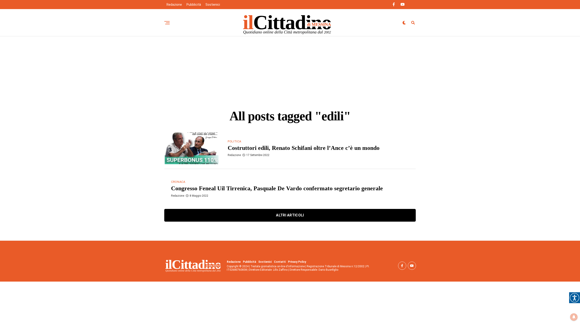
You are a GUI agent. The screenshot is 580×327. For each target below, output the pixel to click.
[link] (574, 297)
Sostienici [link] (212, 4)
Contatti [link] (280, 261)
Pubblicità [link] (193, 4)
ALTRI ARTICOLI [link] (290, 215)
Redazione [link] (174, 4)
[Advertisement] (290, 70)
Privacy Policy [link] (297, 261)
